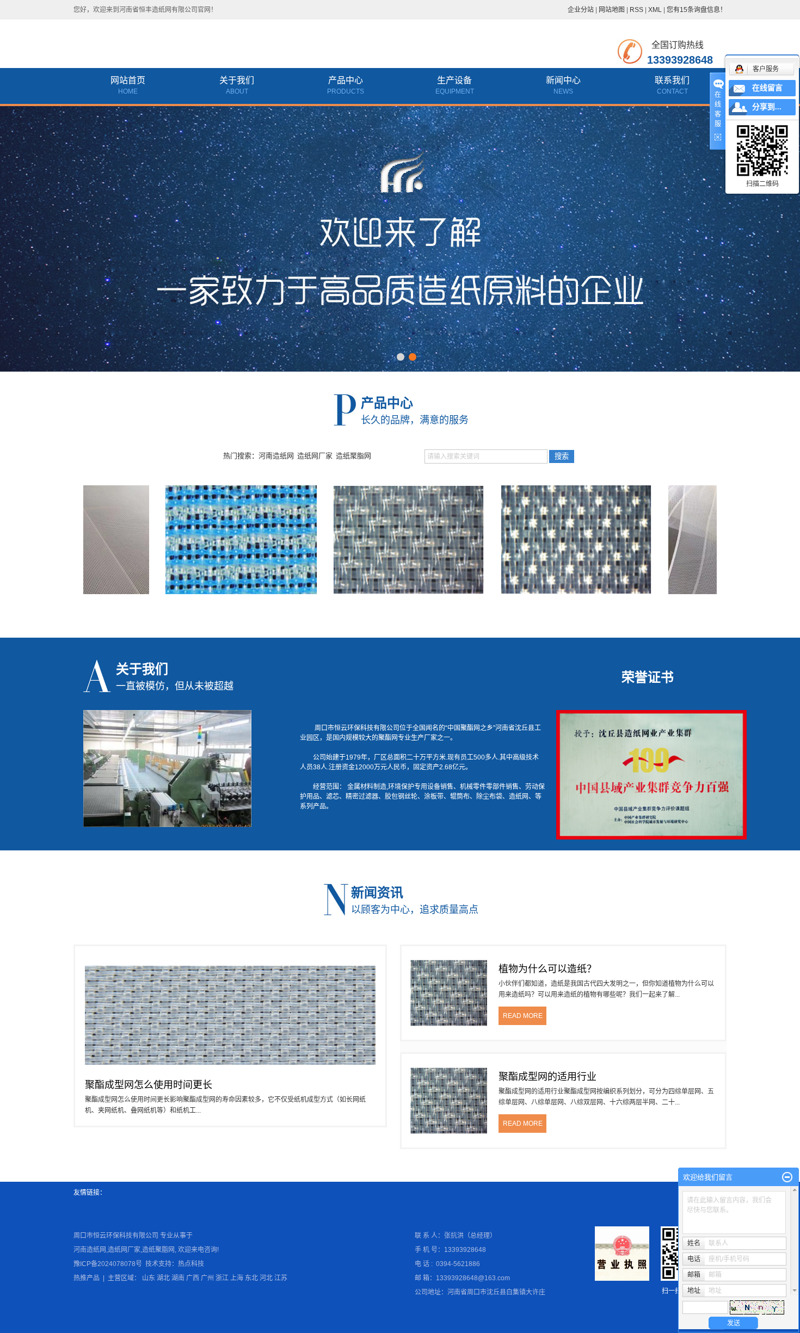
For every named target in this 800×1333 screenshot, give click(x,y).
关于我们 (236, 80)
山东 (148, 1278)
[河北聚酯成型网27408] (372, 539)
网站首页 (127, 80)
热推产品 (86, 1278)
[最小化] (787, 1177)
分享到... (766, 107)
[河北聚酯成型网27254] (540, 539)
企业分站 (581, 10)
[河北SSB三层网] (204, 539)
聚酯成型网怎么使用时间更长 (148, 1084)
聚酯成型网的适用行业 (547, 1076)
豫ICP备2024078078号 (107, 1264)
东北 (251, 1278)
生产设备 (454, 80)
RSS (636, 10)
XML (655, 10)
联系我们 (672, 80)
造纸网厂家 (315, 456)
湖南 (177, 1278)
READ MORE (523, 1016)
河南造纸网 (276, 456)
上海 (236, 1278)
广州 (207, 1278)
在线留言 (767, 88)
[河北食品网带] (707, 539)
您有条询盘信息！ (697, 10)
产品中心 (345, 80)
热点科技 (191, 1264)
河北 (266, 1278)
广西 (192, 1278)
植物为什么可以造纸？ (547, 969)
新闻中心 (563, 80)
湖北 (163, 1278)
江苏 (280, 1278)
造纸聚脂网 (353, 456)
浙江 (222, 1278)
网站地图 (612, 10)
